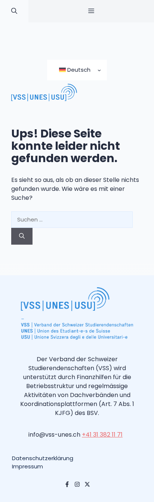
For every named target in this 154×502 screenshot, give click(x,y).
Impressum (27, 466)
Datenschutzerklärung (42, 458)
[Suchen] (22, 236)
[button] (14, 11)
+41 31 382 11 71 (102, 434)
